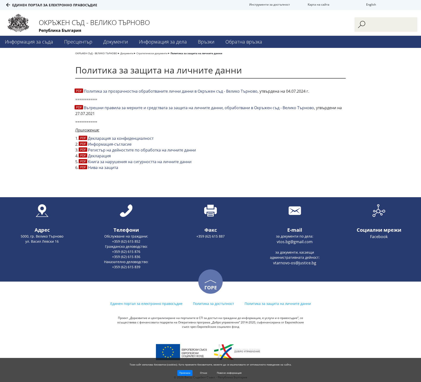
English (371, 4)
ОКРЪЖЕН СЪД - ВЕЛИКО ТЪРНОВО (96, 53)
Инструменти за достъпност (269, 4)
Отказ (203, 372)
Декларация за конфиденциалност (120, 138)
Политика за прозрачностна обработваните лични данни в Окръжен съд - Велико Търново (171, 91)
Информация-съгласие (110, 144)
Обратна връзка (243, 41)
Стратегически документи (151, 53)
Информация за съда (29, 41)
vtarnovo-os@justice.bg (294, 263)
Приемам (184, 372)
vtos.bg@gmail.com (295, 241)
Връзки (206, 41)
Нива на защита (103, 167)
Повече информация (229, 372)
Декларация (99, 156)
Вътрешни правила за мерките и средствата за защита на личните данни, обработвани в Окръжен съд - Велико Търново (199, 107)
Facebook (379, 236)
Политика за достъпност (213, 303)
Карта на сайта (318, 4)
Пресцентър (78, 41)
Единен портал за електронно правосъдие (54, 5)
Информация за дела (163, 41)
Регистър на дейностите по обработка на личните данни (142, 150)
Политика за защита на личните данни (196, 53)
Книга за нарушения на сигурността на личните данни (139, 161)
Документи (115, 41)
